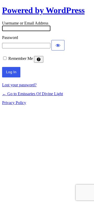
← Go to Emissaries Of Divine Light (32, 94)
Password (10, 37)
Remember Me (20, 58)
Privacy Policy (14, 102)
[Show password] (57, 45)
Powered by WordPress (43, 10)
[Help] (38, 59)
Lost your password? (19, 85)
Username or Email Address (25, 23)
